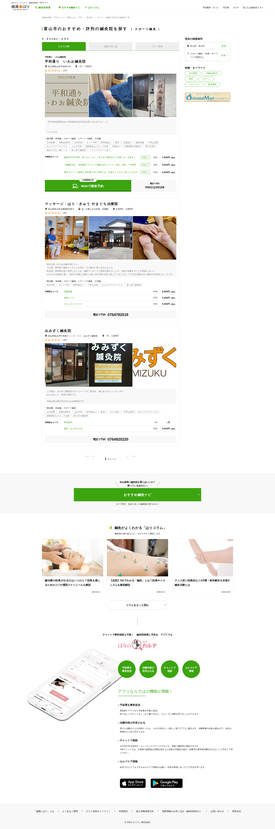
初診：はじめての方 (73, 428)
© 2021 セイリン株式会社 (137, 822)
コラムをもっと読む (137, 605)
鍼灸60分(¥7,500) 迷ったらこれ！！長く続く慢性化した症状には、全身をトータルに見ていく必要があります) (101, 157)
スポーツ (206, 79)
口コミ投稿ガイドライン (98, 811)
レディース (194, 84)
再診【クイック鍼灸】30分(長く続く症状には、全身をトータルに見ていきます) (101, 172)
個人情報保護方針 (145, 811)
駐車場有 (212, 84)
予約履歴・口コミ (210, 7)
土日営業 (193, 73)
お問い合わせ (217, 811)
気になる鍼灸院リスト (253, 7)
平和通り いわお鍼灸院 (65, 61)
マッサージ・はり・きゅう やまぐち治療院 (81, 204)
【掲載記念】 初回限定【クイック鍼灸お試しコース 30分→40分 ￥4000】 (100, 165)
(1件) (65, 70)
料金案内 (68, 422)
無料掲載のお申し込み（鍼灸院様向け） (182, 811)
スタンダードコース (73, 304)
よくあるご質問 (70, 811)
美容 (191, 79)
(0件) (65, 213)
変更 (224, 46)
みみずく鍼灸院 (58, 330)
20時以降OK (212, 73)
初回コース (69, 298)
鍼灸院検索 (45, 7)
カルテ (236, 7)
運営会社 (236, 811)
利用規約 (123, 811)
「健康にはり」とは (44, 811)
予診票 (226, 7)
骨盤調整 (68, 292)
